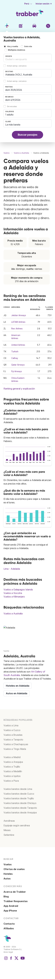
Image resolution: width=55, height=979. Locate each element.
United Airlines (18, 345)
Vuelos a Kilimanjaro (14, 596)
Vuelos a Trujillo (12, 766)
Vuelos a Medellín (13, 771)
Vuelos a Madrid (12, 757)
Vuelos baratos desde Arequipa (20, 812)
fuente (6, 651)
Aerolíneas (9, 820)
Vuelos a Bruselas (13, 734)
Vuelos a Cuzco (12, 730)
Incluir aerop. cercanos (17, 66)
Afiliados (9, 928)
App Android (11, 905)
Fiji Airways (16, 371)
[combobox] (27, 58)
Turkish (14, 351)
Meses (7, 830)
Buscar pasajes (27, 134)
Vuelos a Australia (13, 613)
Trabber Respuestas (16, 901)
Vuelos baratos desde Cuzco (19, 793)
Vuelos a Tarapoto (13, 739)
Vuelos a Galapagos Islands (18, 589)
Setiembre (9, 834)
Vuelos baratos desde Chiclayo (20, 803)
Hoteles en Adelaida (17, 685)
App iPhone (10, 910)
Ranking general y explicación (19, 388)
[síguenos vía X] (16, 959)
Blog (6, 896)
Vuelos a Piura (11, 780)
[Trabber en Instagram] (6, 959)
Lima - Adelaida (12, 568)
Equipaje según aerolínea (17, 825)
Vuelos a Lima (11, 725)
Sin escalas (12, 106)
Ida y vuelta (12, 46)
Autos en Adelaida (16, 693)
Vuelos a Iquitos (12, 776)
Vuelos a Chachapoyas (16, 744)
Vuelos (8, 864)
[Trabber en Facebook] (11, 959)
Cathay (14, 358)
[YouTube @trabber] (22, 959)
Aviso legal (8, 952)
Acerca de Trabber (15, 891)
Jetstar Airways (18, 315)
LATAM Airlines (18, 322)
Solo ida (28, 46)
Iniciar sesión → (44, 4)
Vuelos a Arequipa (13, 761)
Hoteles (8, 873)
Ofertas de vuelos (14, 869)
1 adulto (9, 114)
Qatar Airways (18, 364)
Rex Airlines (17, 328)
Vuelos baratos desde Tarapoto (20, 807)
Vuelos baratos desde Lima (18, 788)
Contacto (9, 923)
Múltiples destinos (16, 50)
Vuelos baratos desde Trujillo (19, 798)
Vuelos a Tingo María (15, 748)
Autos (7, 878)
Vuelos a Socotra (13, 593)
